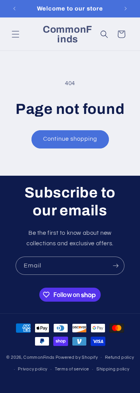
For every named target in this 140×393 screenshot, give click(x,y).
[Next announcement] (125, 8)
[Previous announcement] (14, 8)
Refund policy (119, 357)
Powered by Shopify (77, 357)
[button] (15, 34)
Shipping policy (113, 369)
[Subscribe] (115, 266)
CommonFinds (38, 357)
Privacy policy (32, 369)
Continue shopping (70, 139)
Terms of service (72, 369)
